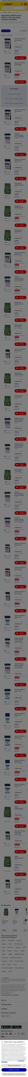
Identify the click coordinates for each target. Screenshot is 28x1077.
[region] (14, 1058)
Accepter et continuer (14, 1069)
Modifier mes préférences (14, 1065)
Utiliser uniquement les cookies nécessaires (14, 1074)
